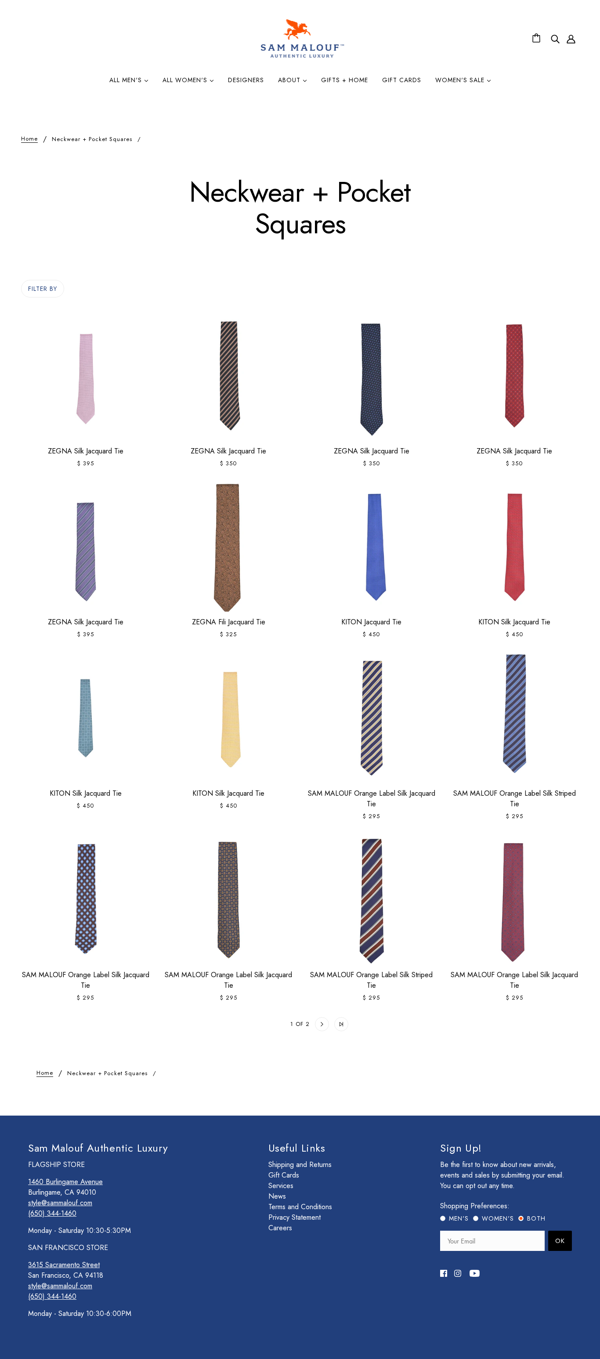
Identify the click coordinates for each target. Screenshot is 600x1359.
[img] (555, 38)
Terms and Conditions (300, 1207)
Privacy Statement (294, 1217)
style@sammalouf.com (60, 1203)
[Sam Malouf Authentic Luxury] (302, 56)
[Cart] (538, 38)
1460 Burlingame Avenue (65, 1182)
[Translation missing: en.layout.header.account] (571, 38)
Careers (280, 1228)
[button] (259, 1024)
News (277, 1196)
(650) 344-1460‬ (52, 1213)
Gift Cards (283, 1175)
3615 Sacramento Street (64, 1265)
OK (560, 1241)
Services (280, 1186)
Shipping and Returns (300, 1165)
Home (29, 139)
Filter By (42, 288)
